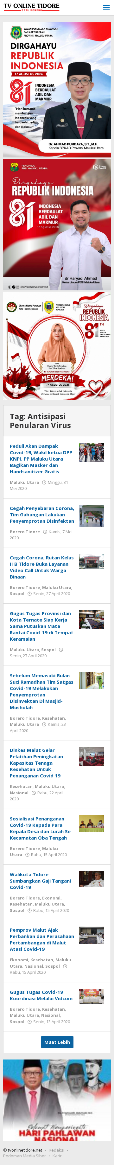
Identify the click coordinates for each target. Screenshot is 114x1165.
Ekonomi (51, 898)
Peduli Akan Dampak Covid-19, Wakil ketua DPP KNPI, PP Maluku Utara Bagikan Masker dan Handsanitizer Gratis (41, 459)
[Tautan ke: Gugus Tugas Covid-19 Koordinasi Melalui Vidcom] (91, 996)
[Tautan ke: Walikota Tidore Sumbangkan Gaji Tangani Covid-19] (91, 879)
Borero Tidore (25, 532)
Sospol (17, 593)
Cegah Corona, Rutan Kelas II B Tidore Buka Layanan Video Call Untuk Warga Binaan (42, 567)
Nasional (19, 793)
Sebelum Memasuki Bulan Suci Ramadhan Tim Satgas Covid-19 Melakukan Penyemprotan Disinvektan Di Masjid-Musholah (41, 691)
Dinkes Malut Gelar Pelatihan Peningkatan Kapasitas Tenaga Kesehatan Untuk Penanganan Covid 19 (36, 763)
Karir (57, 1156)
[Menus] (106, 7)
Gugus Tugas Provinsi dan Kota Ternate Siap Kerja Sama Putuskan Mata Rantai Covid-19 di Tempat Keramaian (41, 626)
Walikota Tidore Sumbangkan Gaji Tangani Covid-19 (40, 880)
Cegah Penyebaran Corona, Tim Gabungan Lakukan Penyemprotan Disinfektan (42, 514)
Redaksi (56, 1150)
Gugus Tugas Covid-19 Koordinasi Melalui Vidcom (41, 995)
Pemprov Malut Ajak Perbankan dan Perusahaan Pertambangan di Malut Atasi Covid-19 (42, 939)
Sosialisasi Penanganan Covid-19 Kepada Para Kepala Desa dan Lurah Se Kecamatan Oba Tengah (40, 828)
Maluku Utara (24, 482)
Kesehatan (53, 718)
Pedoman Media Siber (24, 1156)
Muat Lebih (57, 1042)
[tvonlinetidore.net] (31, 6)
